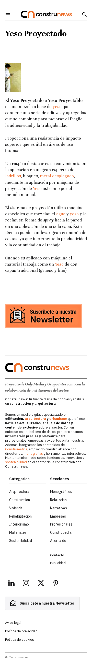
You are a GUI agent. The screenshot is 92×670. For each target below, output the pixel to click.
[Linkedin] (11, 584)
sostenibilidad (16, 462)
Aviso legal (13, 622)
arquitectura (35, 418)
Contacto (57, 555)
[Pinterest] (56, 584)
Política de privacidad (21, 631)
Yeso (37, 188)
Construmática (16, 449)
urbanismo (58, 418)
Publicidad (58, 563)
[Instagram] (26, 584)
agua (60, 214)
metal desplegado (57, 176)
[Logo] (46, 14)
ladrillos (13, 176)
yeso (57, 106)
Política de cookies (19, 639)
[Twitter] (41, 584)
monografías (33, 453)
